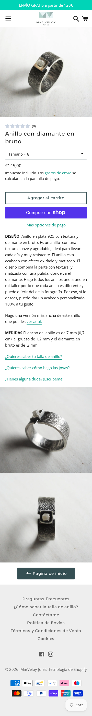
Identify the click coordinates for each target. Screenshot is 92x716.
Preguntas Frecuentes (46, 598)
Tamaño (15, 154)
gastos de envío (58, 172)
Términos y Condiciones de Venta (46, 630)
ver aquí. (34, 321)
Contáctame (46, 614)
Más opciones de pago (46, 224)
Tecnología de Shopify (67, 669)
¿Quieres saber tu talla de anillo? (33, 356)
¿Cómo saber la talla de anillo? (46, 606)
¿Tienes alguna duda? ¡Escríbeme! (34, 378)
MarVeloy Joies (33, 669)
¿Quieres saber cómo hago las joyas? (37, 367)
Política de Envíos (46, 622)
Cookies (46, 638)
